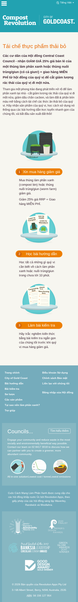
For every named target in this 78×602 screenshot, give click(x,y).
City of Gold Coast (16, 378)
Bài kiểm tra (12, 388)
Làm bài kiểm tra (37, 325)
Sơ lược (10, 394)
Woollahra (46, 504)
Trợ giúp (10, 410)
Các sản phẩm (13, 399)
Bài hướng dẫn (14, 383)
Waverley (60, 500)
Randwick (30, 504)
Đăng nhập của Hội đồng (57, 392)
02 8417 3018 (40, 446)
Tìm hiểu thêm (59, 430)
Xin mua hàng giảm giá (39, 172)
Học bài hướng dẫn (38, 254)
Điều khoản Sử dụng (55, 372)
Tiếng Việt (66, 2)
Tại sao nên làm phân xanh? (22, 405)
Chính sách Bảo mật (54, 378)
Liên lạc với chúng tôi (55, 383)
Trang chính (12, 372)
